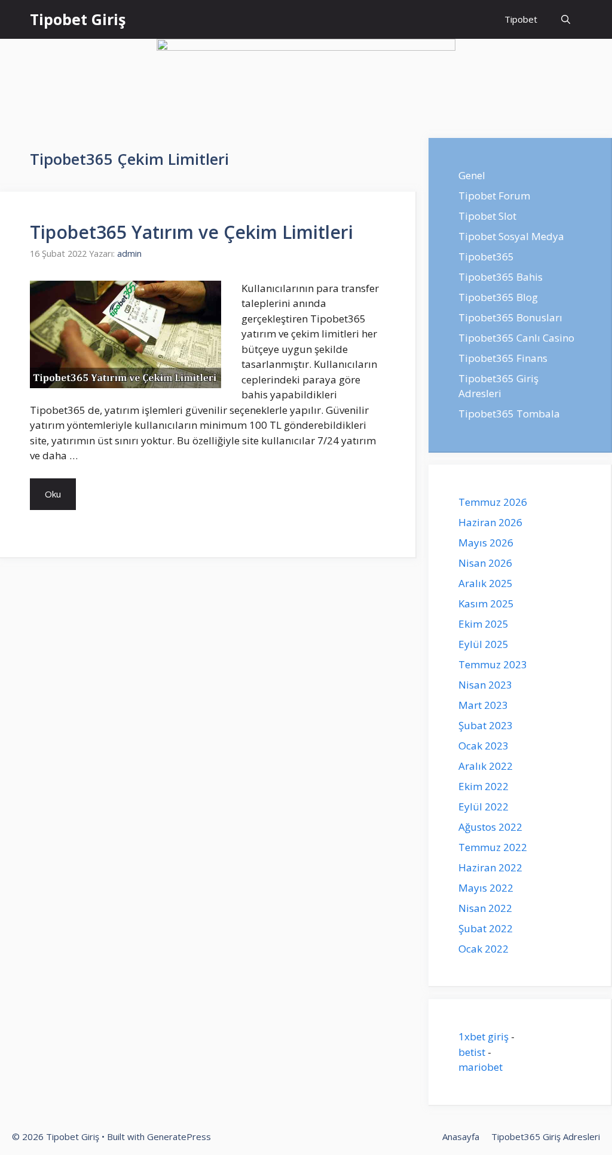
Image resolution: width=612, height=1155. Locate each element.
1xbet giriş (483, 1036)
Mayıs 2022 (485, 888)
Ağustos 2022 (490, 827)
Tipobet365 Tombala (509, 413)
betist (471, 1052)
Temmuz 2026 (492, 502)
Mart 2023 (483, 705)
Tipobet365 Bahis (500, 277)
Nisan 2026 (485, 563)
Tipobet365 (486, 256)
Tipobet (520, 19)
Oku (53, 494)
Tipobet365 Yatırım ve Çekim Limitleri (191, 232)
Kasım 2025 (486, 603)
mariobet (480, 1067)
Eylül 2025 (483, 644)
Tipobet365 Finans (502, 358)
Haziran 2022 (490, 867)
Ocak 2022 (483, 949)
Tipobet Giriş (78, 19)
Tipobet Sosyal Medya (511, 236)
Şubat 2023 (485, 725)
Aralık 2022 (485, 766)
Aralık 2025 (485, 583)
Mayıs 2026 (485, 542)
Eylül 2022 (483, 806)
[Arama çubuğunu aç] (565, 19)
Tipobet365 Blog (498, 297)
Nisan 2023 (485, 685)
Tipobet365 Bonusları (510, 317)
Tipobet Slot (487, 216)
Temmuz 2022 (492, 847)
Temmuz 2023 (492, 664)
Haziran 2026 (490, 522)
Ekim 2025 (483, 624)
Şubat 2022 (485, 928)
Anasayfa (460, 1136)
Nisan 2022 (485, 908)
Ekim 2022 (483, 786)
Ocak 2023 (483, 745)
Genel (471, 175)
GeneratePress (179, 1136)
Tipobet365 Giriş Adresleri (545, 1136)
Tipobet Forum (494, 195)
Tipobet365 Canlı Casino (516, 338)
